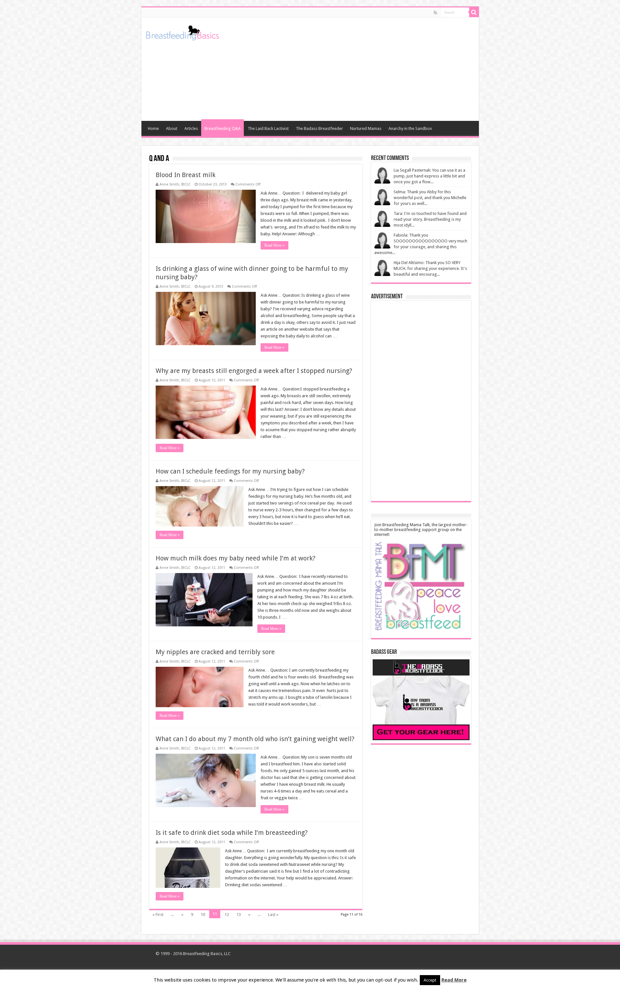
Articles (191, 128)
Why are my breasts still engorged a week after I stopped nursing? (254, 371)
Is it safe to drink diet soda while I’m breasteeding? (232, 832)
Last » (273, 914)
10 (203, 914)
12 (226, 914)
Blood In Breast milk (185, 175)
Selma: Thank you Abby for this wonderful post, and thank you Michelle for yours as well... (430, 197)
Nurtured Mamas (365, 128)
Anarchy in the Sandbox (410, 128)
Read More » (274, 245)
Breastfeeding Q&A (222, 128)
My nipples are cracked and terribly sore (215, 652)
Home (153, 128)
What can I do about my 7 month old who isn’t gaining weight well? (255, 739)
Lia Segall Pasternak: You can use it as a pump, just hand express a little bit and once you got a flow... (429, 176)
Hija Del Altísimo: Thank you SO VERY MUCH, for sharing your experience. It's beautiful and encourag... (430, 268)
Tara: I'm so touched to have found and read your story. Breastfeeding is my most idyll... (430, 219)
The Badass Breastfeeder (319, 128)
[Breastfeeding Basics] (182, 31)
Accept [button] (430, 980)
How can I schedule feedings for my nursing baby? (230, 471)
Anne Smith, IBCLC (175, 184)
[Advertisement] (356, 69)
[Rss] (435, 12)
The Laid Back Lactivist (268, 128)
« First (157, 914)
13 (238, 914)
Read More (454, 980)
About (171, 128)
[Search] (474, 12)
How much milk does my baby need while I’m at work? (235, 558)
